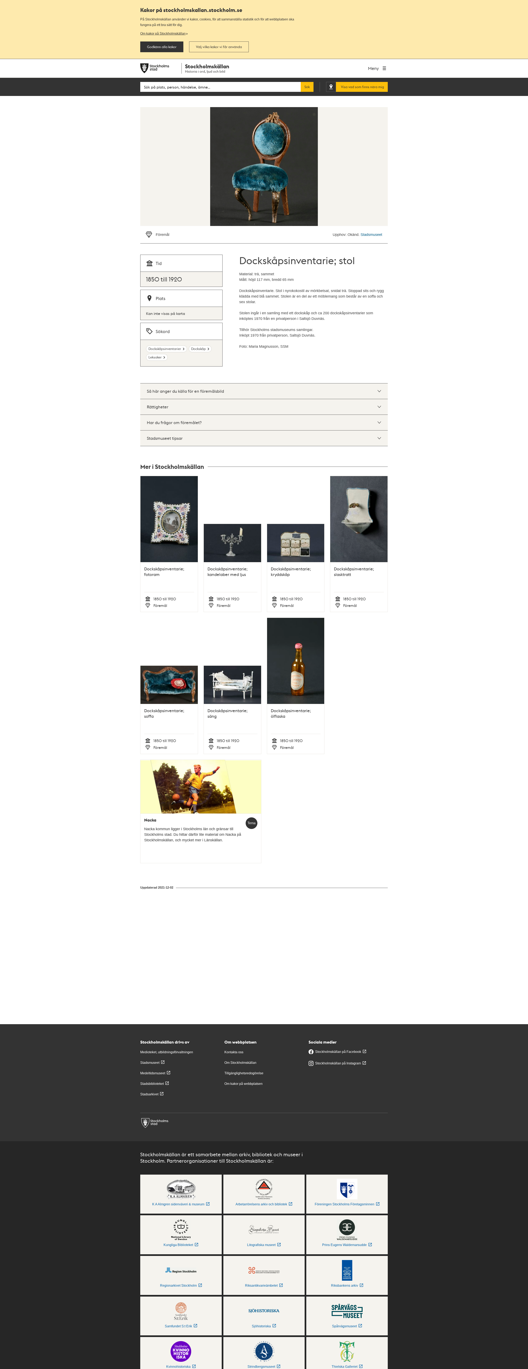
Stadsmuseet (371, 235)
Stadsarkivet (149, 1094)
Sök (307, 87)
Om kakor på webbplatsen (243, 1083)
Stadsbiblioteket (152, 1083)
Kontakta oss (233, 1052)
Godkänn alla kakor (162, 47)
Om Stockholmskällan (240, 1062)
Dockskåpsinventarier (164, 348)
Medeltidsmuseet (152, 1073)
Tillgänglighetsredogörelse (243, 1073)
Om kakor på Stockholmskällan (163, 33)
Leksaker (155, 357)
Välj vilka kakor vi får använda (219, 47)
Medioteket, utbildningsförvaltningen (166, 1052)
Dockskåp (198, 348)
